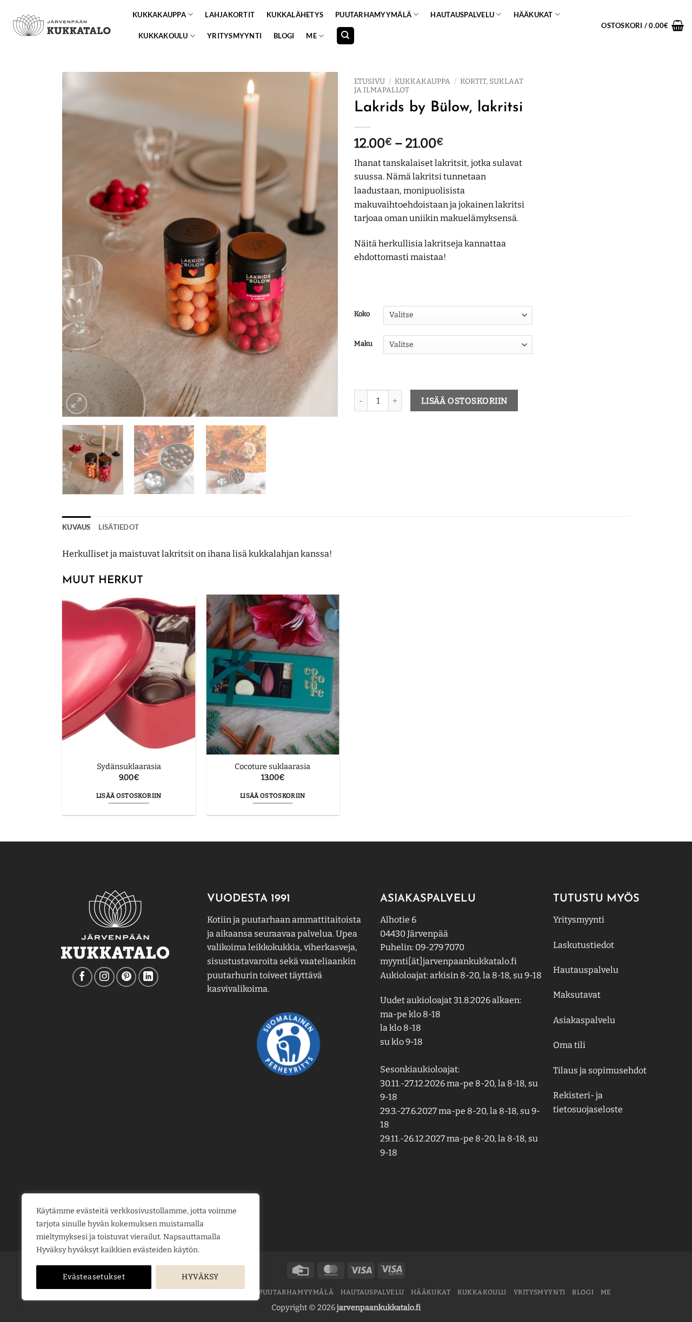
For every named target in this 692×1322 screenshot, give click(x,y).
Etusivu (369, 81)
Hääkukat (533, 14)
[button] (642, 25)
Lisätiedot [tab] (118, 527)
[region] (141, 1246)
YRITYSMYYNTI (234, 35)
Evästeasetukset (94, 1276)
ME (311, 35)
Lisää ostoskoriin (464, 401)
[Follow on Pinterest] (126, 977)
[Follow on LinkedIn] (148, 977)
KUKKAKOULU (163, 35)
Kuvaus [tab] (76, 527)
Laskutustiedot (583, 945)
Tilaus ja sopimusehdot (600, 1070)
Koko (362, 314)
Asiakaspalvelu (584, 1020)
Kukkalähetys (295, 14)
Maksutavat (577, 995)
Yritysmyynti (578, 919)
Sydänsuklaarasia (129, 766)
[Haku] (345, 36)
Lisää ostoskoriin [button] (129, 795)
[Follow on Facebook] (82, 977)
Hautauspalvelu (462, 14)
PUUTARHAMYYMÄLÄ (373, 14)
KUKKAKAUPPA (159, 14)
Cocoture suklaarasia (272, 766)
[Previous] (81, 244)
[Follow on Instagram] (104, 977)
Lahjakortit (230, 14)
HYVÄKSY (200, 1276)
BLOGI (284, 35)
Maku (363, 344)
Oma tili (569, 1045)
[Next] (319, 244)
